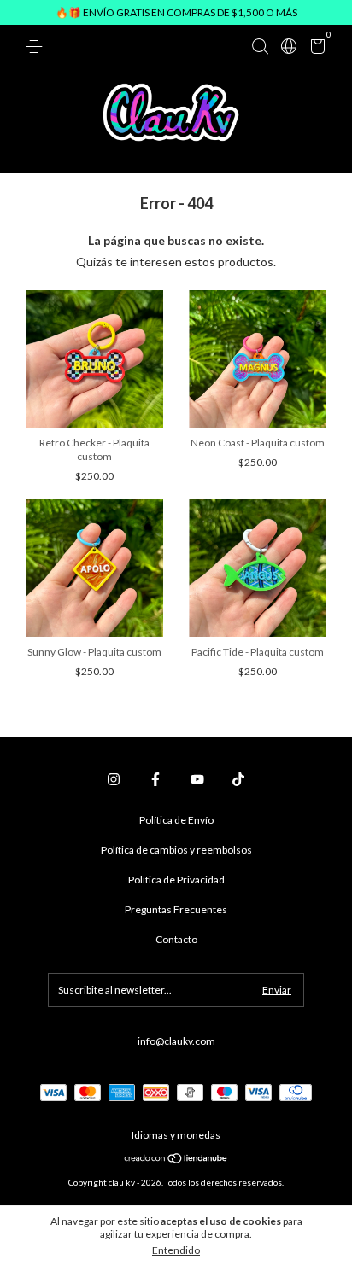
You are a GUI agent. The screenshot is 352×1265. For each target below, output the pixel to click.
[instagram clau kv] (113, 779)
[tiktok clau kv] (238, 779)
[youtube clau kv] (197, 779)
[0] (314, 49)
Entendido (176, 1250)
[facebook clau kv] (155, 779)
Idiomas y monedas (176, 1134)
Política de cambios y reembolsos (176, 849)
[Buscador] (259, 46)
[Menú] (37, 46)
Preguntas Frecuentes (176, 909)
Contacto (176, 939)
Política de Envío (176, 819)
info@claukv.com (176, 1041)
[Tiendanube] (176, 1159)
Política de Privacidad (176, 879)
